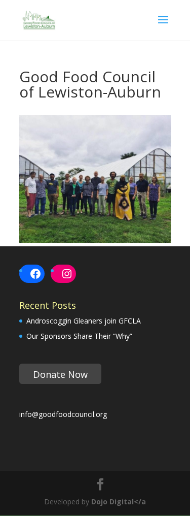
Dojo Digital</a (118, 501)
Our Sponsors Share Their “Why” (79, 336)
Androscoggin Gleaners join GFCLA (83, 321)
